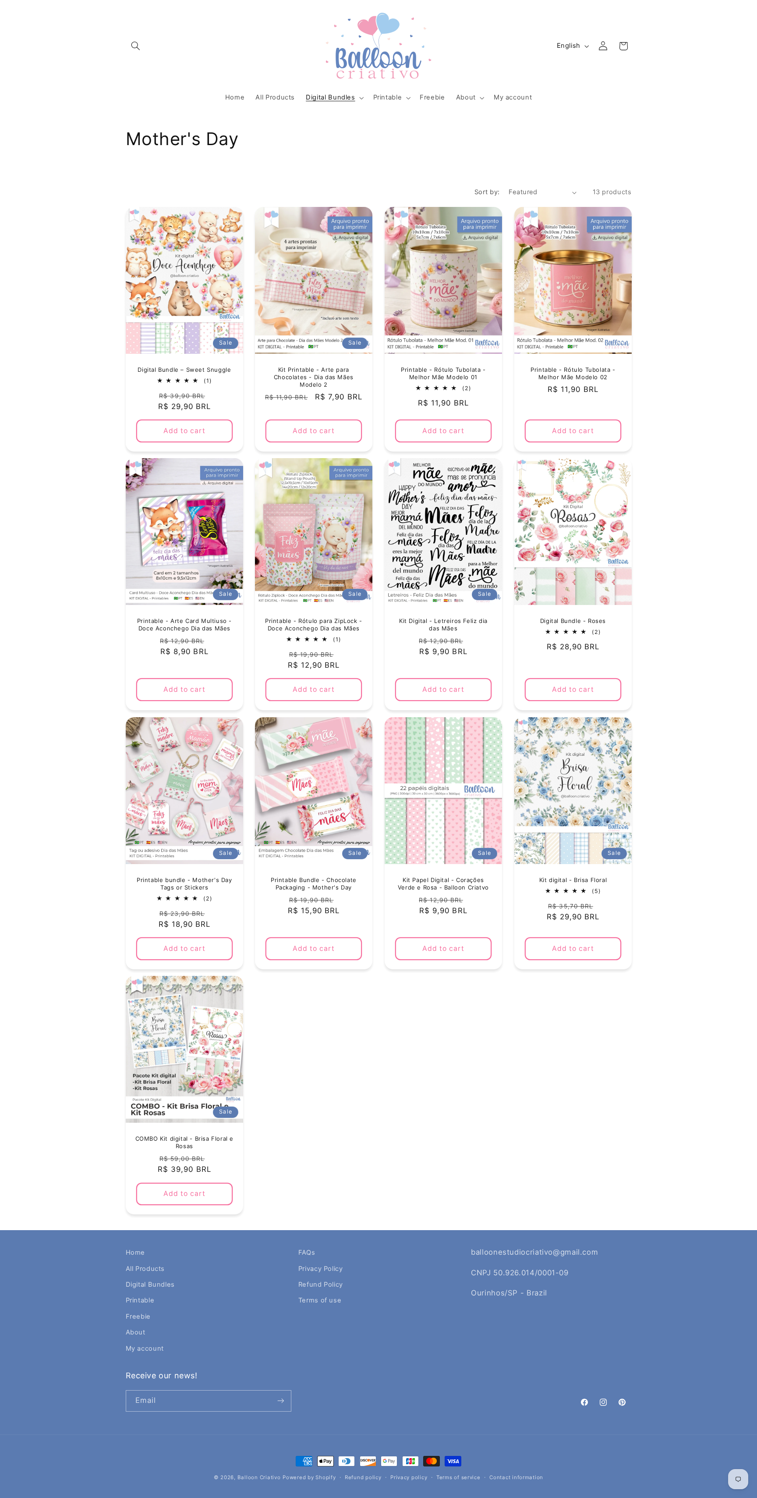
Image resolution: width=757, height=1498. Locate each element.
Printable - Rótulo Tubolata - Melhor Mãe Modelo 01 (443, 373)
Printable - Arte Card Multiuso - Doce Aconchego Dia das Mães (184, 624)
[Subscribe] (280, 1401)
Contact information (516, 1477)
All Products (145, 1269)
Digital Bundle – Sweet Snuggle (184, 369)
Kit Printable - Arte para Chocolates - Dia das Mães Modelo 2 (314, 377)
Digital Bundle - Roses (573, 620)
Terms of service (458, 1477)
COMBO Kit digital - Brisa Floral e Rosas (184, 1142)
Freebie (138, 1316)
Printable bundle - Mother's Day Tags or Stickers (184, 883)
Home (135, 1252)
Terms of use (320, 1300)
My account (145, 1348)
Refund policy (363, 1477)
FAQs (306, 1252)
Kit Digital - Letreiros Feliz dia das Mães (443, 624)
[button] (136, 46)
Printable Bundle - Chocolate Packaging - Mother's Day (314, 883)
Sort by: (486, 192)
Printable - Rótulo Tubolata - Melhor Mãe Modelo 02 (573, 373)
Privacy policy (408, 1477)
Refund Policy (320, 1284)
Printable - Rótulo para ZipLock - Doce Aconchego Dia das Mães (313, 624)
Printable (140, 1300)
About (135, 1332)
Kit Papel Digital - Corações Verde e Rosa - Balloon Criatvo (443, 883)
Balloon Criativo (259, 1477)
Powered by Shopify (309, 1477)
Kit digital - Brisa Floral (573, 879)
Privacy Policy (320, 1269)
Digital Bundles (150, 1284)
